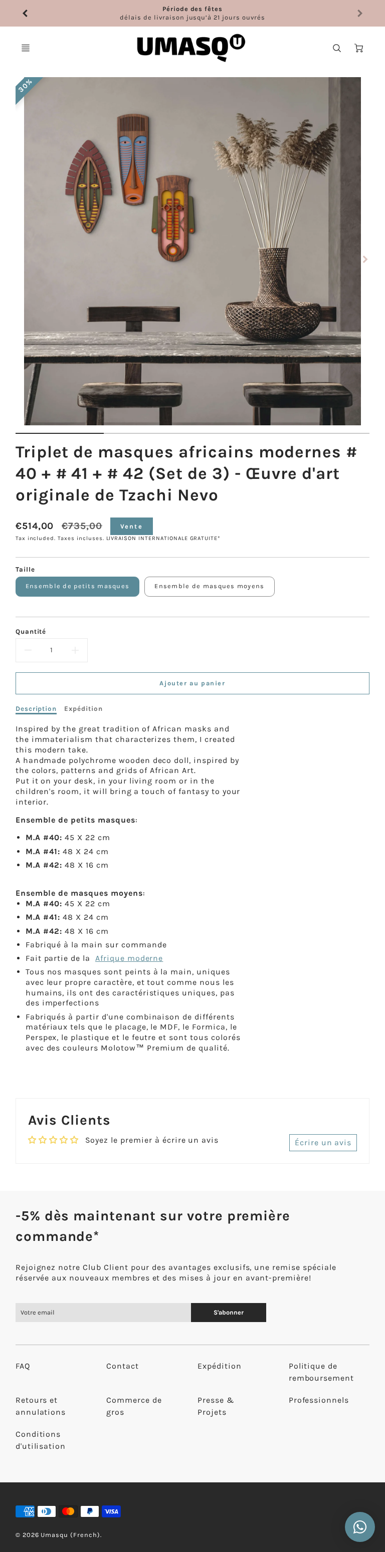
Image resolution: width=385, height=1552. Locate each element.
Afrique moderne (129, 958)
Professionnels (319, 1400)
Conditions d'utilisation (41, 1440)
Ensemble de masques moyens (209, 586)
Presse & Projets (216, 1406)
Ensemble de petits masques (77, 586)
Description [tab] (36, 708)
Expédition (220, 1366)
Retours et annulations (41, 1406)
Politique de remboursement (321, 1372)
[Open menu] (26, 48)
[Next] (364, 259)
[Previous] (26, 14)
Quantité (31, 631)
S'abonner (229, 1312)
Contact (122, 1366)
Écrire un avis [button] (323, 1142)
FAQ (23, 1366)
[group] (193, 13)
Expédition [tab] (83, 708)
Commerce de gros (134, 1406)
